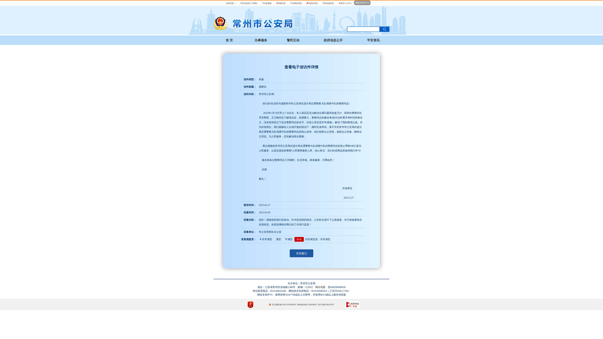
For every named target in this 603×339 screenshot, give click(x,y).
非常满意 (267, 239)
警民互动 (293, 40)
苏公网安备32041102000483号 (284, 305)
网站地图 (320, 287)
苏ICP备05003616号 (326, 305)
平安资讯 (373, 40)
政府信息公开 (333, 40)
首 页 (229, 40)
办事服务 (261, 40)
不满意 (289, 239)
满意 (278, 239)
